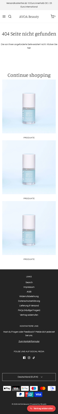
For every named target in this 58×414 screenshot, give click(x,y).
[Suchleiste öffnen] (11, 16)
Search (29, 282)
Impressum (29, 287)
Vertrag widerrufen (29, 315)
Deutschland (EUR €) (28, 377)
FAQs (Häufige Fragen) (29, 310)
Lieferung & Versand (29, 306)
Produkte (29, 138)
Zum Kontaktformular (29, 341)
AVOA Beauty (29, 16)
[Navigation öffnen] (4, 16)
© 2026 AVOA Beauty (20, 404)
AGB (29, 292)
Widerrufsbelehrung (29, 296)
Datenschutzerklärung (29, 301)
